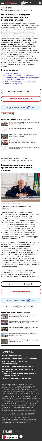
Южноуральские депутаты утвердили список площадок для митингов (23, 135)
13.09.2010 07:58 (6, 8)
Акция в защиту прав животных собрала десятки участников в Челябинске (24, 122)
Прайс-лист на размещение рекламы (17, 367)
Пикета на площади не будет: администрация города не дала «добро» (19, 75)
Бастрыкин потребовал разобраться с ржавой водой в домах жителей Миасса (23, 321)
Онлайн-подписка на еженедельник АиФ (19, 358)
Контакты (23, 361)
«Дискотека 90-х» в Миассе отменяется (21, 128)
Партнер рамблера (18, 431)
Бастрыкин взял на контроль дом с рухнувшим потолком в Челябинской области (23, 328)
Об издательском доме (11, 355)
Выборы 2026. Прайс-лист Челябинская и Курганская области (19, 374)
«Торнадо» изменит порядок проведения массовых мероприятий (21, 79)
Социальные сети (9, 364)
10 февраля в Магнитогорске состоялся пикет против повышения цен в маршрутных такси (23, 141)
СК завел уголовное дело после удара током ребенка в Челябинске (23, 334)
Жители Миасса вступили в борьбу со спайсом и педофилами (19, 83)
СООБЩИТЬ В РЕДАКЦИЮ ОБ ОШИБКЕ (16, 378)
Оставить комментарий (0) (21, 99)
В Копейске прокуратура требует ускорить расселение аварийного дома (22, 315)
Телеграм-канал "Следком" (10, 203)
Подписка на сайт (9, 361)
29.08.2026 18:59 (6, 158)
